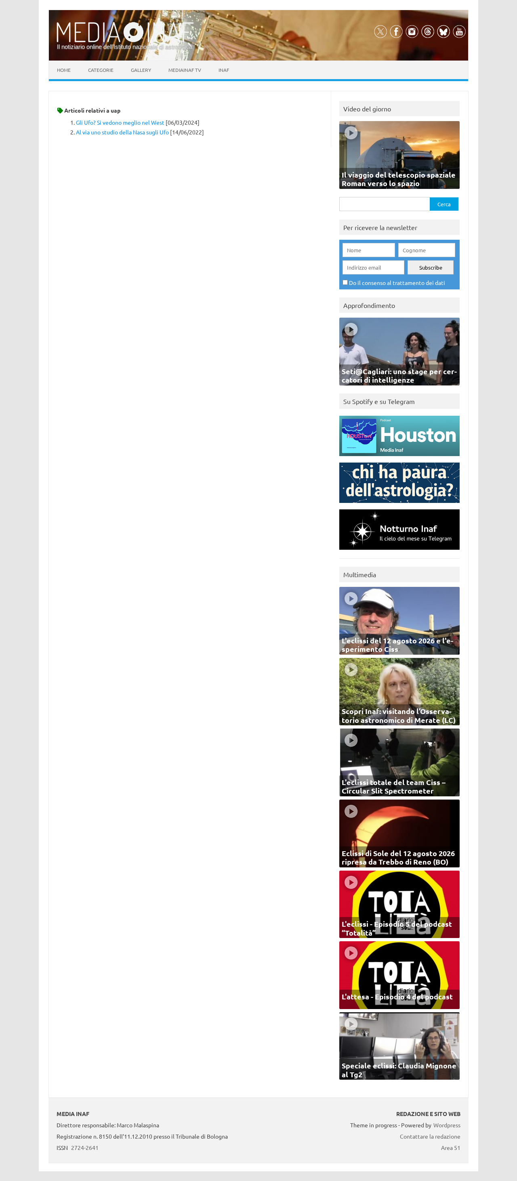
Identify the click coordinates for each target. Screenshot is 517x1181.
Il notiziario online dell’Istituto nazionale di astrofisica (124, 46)
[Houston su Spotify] (399, 457)
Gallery (141, 70)
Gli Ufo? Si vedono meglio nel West (120, 122)
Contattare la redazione (430, 1136)
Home (64, 70)
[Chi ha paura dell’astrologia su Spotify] (399, 504)
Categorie (100, 70)
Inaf (224, 70)
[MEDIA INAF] (125, 40)
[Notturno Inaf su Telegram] (399, 551)
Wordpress (446, 1125)
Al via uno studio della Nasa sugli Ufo (122, 132)
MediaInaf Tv (184, 70)
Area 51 (450, 1147)
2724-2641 (85, 1147)
